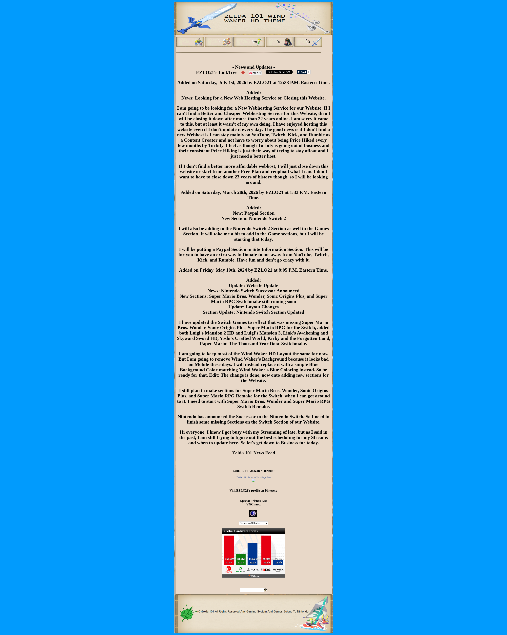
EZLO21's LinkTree (216, 72)
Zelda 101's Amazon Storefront (253, 470)
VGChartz (253, 504)
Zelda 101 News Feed (253, 452)
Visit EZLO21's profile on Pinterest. (253, 490)
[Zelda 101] (253, 481)
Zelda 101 (241, 477)
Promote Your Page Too (259, 477)
